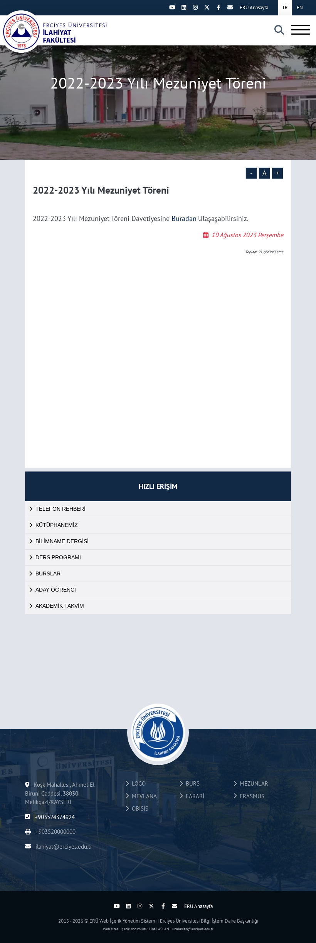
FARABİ (193, 796)
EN (300, 7)
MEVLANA (143, 796)
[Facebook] (218, 7)
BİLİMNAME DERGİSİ (62, 541)
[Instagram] (195, 7)
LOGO (137, 783)
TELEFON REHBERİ (60, 509)
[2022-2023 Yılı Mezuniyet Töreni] (54, 32)
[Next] (161, 7)
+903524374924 (54, 817)
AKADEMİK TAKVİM (59, 606)
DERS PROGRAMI (58, 557)
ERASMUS (250, 796)
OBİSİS (138, 808)
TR (285, 7)
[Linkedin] (184, 7)
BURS (191, 783)
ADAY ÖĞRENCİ (55, 590)
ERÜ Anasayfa (254, 7)
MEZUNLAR (252, 783)
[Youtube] (172, 7)
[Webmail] (230, 7)
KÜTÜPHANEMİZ (56, 525)
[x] (207, 7)
